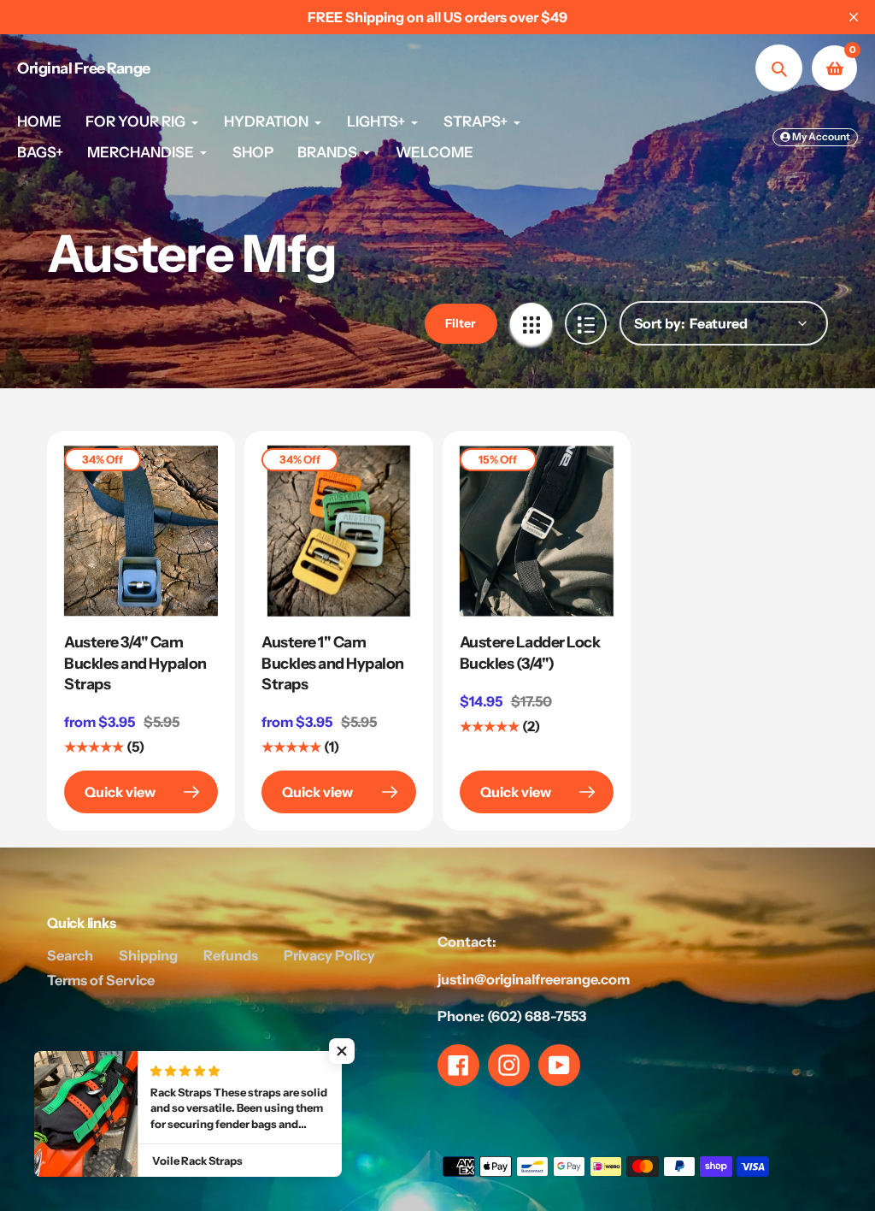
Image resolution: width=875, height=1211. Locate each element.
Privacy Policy (329, 955)
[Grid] (531, 324)
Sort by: (659, 323)
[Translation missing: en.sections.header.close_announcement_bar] (853, 17)
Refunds (230, 955)
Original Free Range (83, 68)
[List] (586, 324)
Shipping (148, 955)
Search (70, 955)
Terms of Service (101, 980)
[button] (342, 1051)
